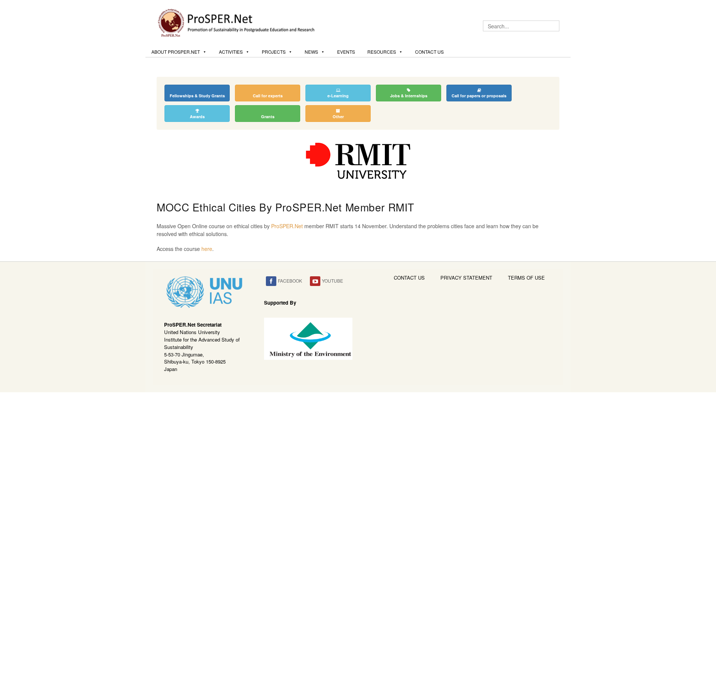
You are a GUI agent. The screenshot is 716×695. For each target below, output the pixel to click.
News (311, 51)
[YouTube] (315, 281)
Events (346, 51)
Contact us (429, 51)
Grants (267, 116)
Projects (274, 51)
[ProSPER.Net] (237, 22)
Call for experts (268, 95)
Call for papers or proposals (479, 95)
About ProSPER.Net (175, 51)
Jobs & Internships (408, 95)
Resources (381, 51)
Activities (231, 51)
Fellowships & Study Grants (197, 95)
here (206, 248)
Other (338, 116)
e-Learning (338, 95)
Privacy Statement (466, 277)
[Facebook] (271, 281)
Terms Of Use (526, 277)
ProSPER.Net (287, 226)
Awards (197, 116)
